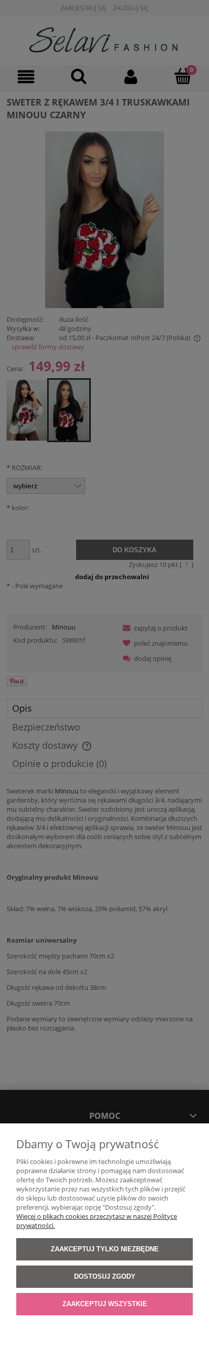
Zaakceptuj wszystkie (104, 1304)
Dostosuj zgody (104, 1276)
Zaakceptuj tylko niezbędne (105, 1249)
